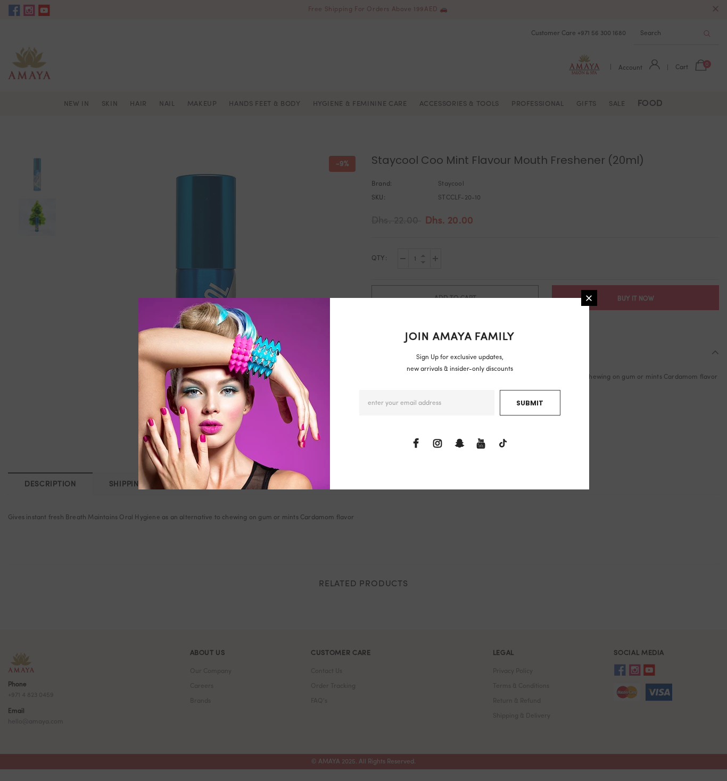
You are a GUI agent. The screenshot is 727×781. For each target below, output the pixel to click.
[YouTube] (481, 444)
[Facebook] (416, 444)
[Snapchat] (459, 444)
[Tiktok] (503, 444)
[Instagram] (437, 444)
